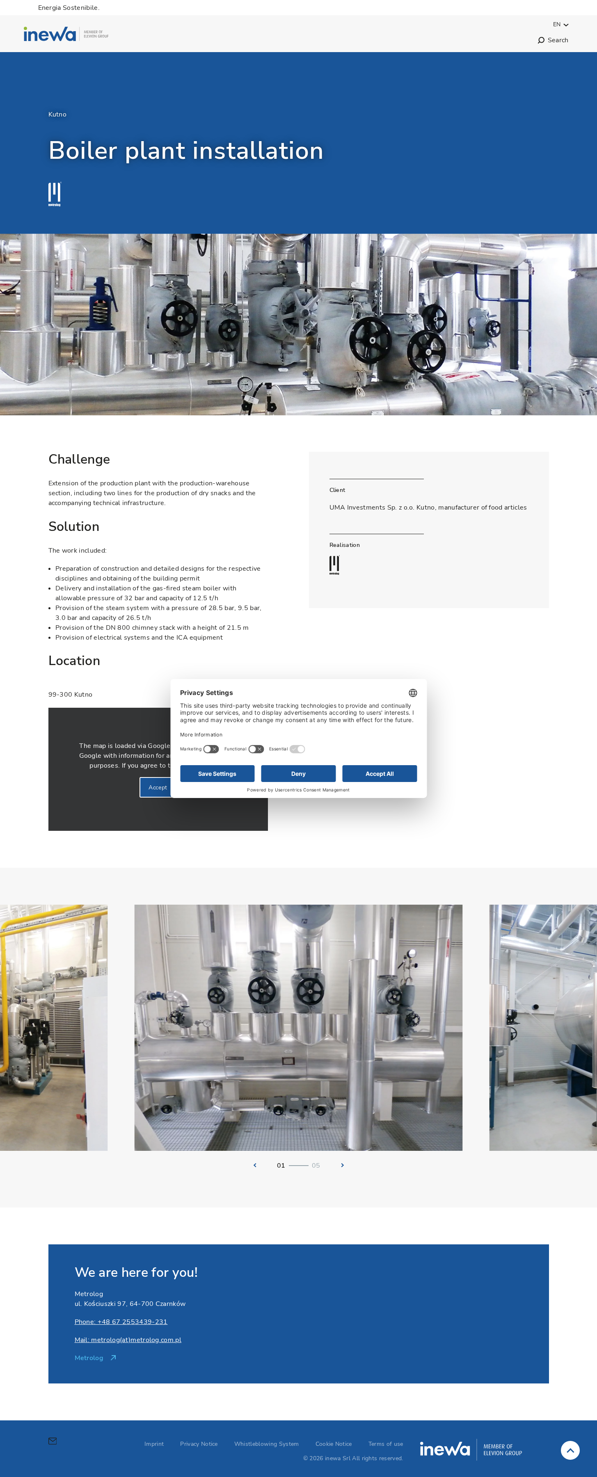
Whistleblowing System (266, 1444)
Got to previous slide (253, 1165)
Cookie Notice (334, 1444)
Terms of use (385, 1444)
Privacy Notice (198, 1444)
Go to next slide (345, 1165)
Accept (158, 787)
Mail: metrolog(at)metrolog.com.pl (128, 1339)
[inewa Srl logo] (66, 35)
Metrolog (89, 1358)
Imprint (154, 1444)
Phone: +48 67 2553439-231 (121, 1321)
